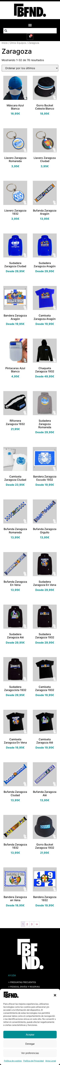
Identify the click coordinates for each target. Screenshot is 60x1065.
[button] (55, 995)
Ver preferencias (30, 1053)
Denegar (30, 1043)
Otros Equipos (18, 42)
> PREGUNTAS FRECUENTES (22, 982)
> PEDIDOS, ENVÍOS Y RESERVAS (24, 987)
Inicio (5, 42)
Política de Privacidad (33, 1060)
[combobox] (30, 30)
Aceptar (30, 1034)
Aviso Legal (50, 1060)
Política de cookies (13, 1060)
